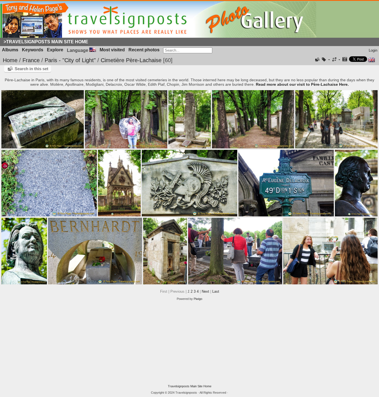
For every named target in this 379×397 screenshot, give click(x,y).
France (31, 60)
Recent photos (144, 49)
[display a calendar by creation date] (344, 59)
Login (373, 50)
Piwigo (198, 298)
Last (215, 291)
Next (205, 291)
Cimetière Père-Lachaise (131, 60)
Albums (10, 49)
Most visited (112, 49)
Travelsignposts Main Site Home (189, 386)
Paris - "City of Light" (70, 60)
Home (10, 60)
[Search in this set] (317, 59)
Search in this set (31, 68)
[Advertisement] (189, 342)
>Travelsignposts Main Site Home (46, 41)
